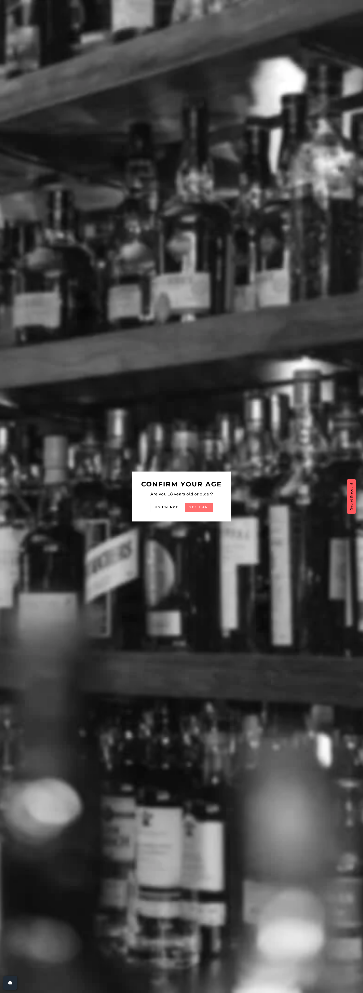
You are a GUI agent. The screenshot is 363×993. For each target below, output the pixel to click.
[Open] (10, 983)
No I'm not (167, 508)
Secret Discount (351, 496)
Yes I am (198, 508)
